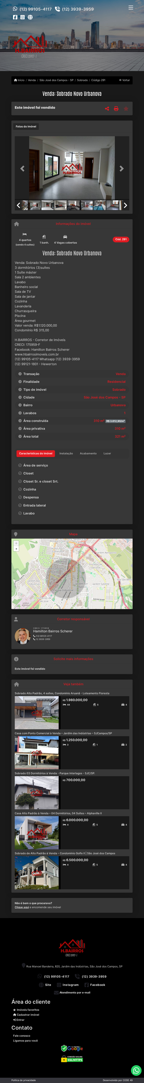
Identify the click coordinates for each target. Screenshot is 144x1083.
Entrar (20, 1019)
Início (20, 80)
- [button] (16, 548)
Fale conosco (21, 1035)
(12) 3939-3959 (78, 9)
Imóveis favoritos (28, 1009)
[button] (23, 168)
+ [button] (16, 543)
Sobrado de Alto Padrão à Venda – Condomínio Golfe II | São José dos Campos (65, 853)
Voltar (126, 80)
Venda (32, 80)
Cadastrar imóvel (27, 1014)
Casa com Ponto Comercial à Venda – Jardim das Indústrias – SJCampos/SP (63, 733)
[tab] (26, 126)
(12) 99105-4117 (35, 9)
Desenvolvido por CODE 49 (118, 1080)
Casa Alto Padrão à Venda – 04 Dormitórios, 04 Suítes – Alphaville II (58, 813)
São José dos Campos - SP (56, 80)
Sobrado (82, 80)
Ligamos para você (25, 1040)
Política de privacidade (23, 1080)
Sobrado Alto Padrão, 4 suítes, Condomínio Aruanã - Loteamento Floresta (62, 693)
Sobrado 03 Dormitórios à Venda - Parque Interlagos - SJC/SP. (55, 773)
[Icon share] (15, 17)
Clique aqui (22, 907)
